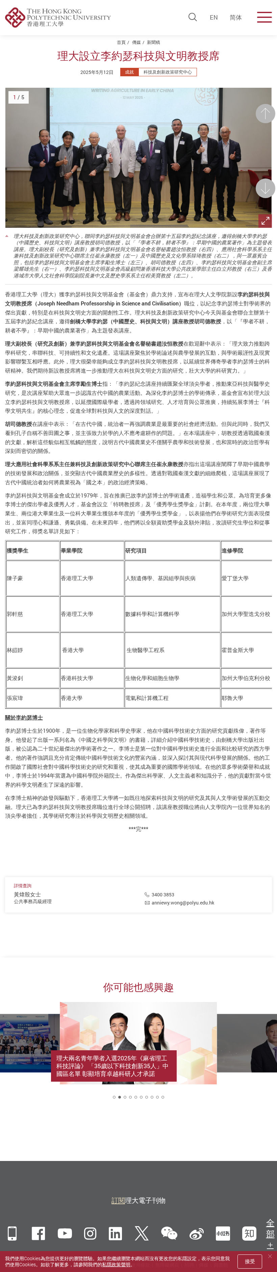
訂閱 (118, 1200)
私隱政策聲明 (116, 1264)
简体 (236, 17)
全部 (270, 1228)
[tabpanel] (138, 1054)
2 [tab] (120, 1097)
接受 (250, 1261)
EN (214, 17)
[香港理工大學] (58, 17)
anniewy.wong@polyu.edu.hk (183, 902)
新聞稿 (153, 42)
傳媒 (136, 42)
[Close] (270, 1256)
